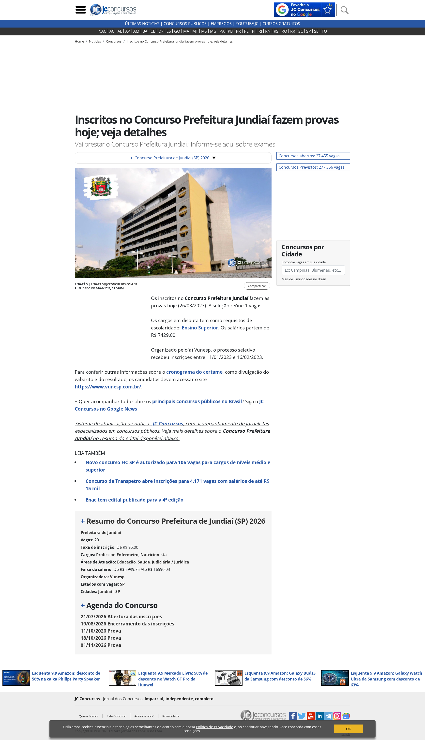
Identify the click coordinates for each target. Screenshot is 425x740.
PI (253, 31)
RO (284, 31)
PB (230, 31)
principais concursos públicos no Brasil (197, 401)
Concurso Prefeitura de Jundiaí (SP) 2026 (169, 158)
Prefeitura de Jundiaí (101, 532)
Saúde (144, 562)
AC (111, 31)
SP (308, 31)
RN (268, 31)
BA (144, 31)
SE (316, 31)
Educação (126, 562)
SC (300, 31)
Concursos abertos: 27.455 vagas (309, 156)
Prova (101, 630)
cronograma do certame (194, 372)
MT (195, 31)
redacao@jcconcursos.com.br (114, 284)
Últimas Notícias (142, 23)
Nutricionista (153, 554)
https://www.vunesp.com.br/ (108, 386)
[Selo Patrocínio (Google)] (304, 9)
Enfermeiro (127, 554)
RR (292, 31)
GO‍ (177, 31)
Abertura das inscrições (121, 616)
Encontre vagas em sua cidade (304, 262)
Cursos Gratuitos (281, 23)
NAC (102, 31)
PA (222, 31)
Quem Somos (89, 716)
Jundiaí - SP (109, 591)
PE (246, 31)
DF (160, 31)
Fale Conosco (116, 716)
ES (169, 31)
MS (204, 31)
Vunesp (117, 576)
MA (186, 31)
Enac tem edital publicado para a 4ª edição (134, 499)
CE (153, 31)
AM (136, 31)
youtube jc (247, 23)
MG (213, 31)
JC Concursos (167, 423)
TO (324, 31)
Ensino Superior (200, 327)
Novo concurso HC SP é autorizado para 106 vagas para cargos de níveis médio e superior (178, 466)
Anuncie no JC (144, 716)
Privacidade (170, 716)
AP (127, 31)
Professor (105, 554)
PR (238, 31)
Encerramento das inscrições (127, 623)
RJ (260, 31)
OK (348, 728)
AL (120, 31)
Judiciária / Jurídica (170, 562)
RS (276, 31)
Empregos (221, 23)
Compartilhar (257, 286)
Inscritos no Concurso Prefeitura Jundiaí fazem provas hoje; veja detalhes (180, 41)
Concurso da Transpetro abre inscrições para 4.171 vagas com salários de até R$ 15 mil (178, 485)
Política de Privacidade (214, 727)
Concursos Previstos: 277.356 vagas (312, 167)
